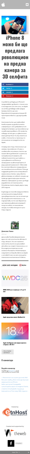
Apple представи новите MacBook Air (14, 317)
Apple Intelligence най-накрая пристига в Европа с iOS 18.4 (14, 344)
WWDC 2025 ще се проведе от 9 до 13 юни (14, 290)
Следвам (18, 443)
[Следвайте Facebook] (11, 443)
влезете (12, 371)
